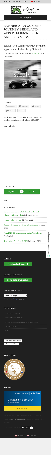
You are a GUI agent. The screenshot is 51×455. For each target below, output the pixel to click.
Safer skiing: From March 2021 (16, 241)
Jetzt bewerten (22, 408)
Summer (16, 2)
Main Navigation (25, 18)
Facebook (27, 427)
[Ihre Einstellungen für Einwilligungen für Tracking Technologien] (48, 244)
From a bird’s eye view (12, 220)
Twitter (23, 427)
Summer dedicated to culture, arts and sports (21, 225)
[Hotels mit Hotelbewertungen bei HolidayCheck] (35, 393)
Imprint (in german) (12, 326)
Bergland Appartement (22, 393)
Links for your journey (14, 318)
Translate (21, 299)
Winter (7, 2)
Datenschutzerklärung (13, 341)
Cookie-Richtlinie (12, 344)
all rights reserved (17, 419)
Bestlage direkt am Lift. (20, 399)
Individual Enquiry (12, 313)
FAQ (25, 2)
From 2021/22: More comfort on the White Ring (22, 233)
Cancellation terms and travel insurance (21, 322)
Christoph (35, 53)
